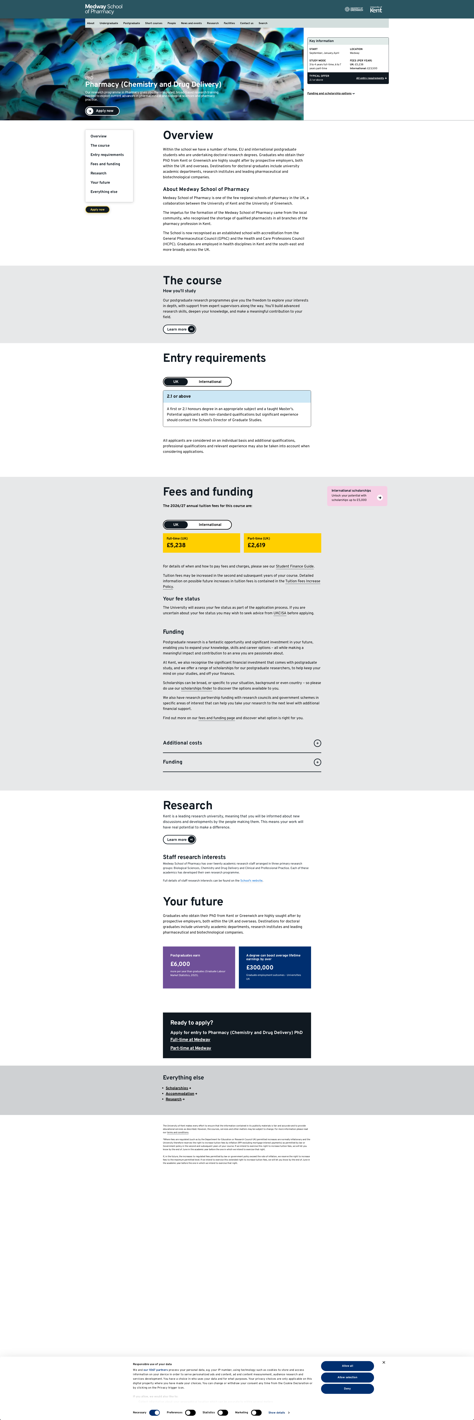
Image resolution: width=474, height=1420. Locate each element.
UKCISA (279, 613)
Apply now (97, 210)
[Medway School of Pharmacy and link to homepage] (103, 9)
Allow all (347, 1366)
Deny (347, 1389)
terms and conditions (177, 1132)
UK (175, 382)
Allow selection (348, 1377)
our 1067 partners (155, 1370)
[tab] (176, 524)
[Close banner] (384, 1362)
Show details (276, 1412)
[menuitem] (90, 23)
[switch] (190, 1413)
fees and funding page (216, 718)
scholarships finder (196, 688)
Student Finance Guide (295, 566)
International (210, 382)
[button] (179, 329)
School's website (251, 881)
